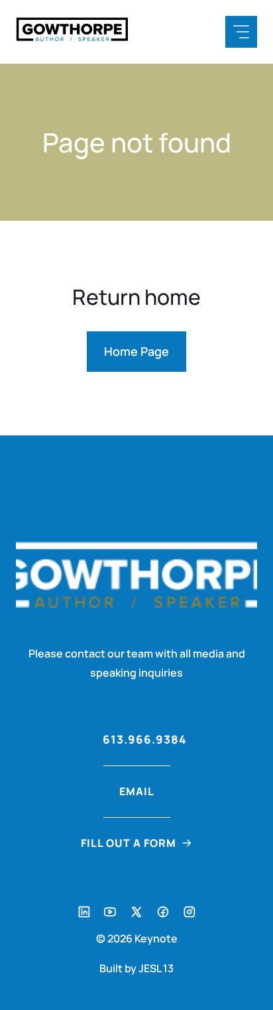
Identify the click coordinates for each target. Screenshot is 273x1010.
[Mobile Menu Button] (241, 32)
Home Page (136, 351)
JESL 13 (156, 968)
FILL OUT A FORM (128, 843)
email (136, 791)
